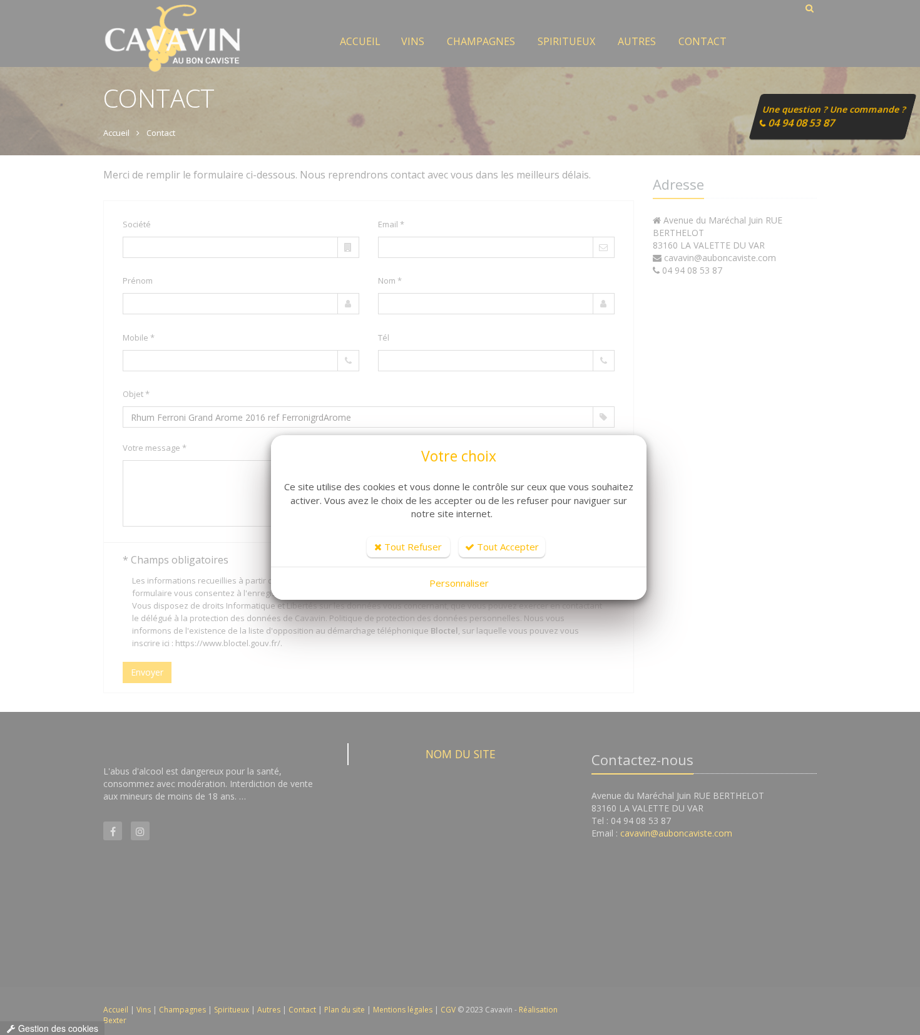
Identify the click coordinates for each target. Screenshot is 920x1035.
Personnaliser (459, 583)
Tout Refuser (412, 546)
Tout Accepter (506, 546)
